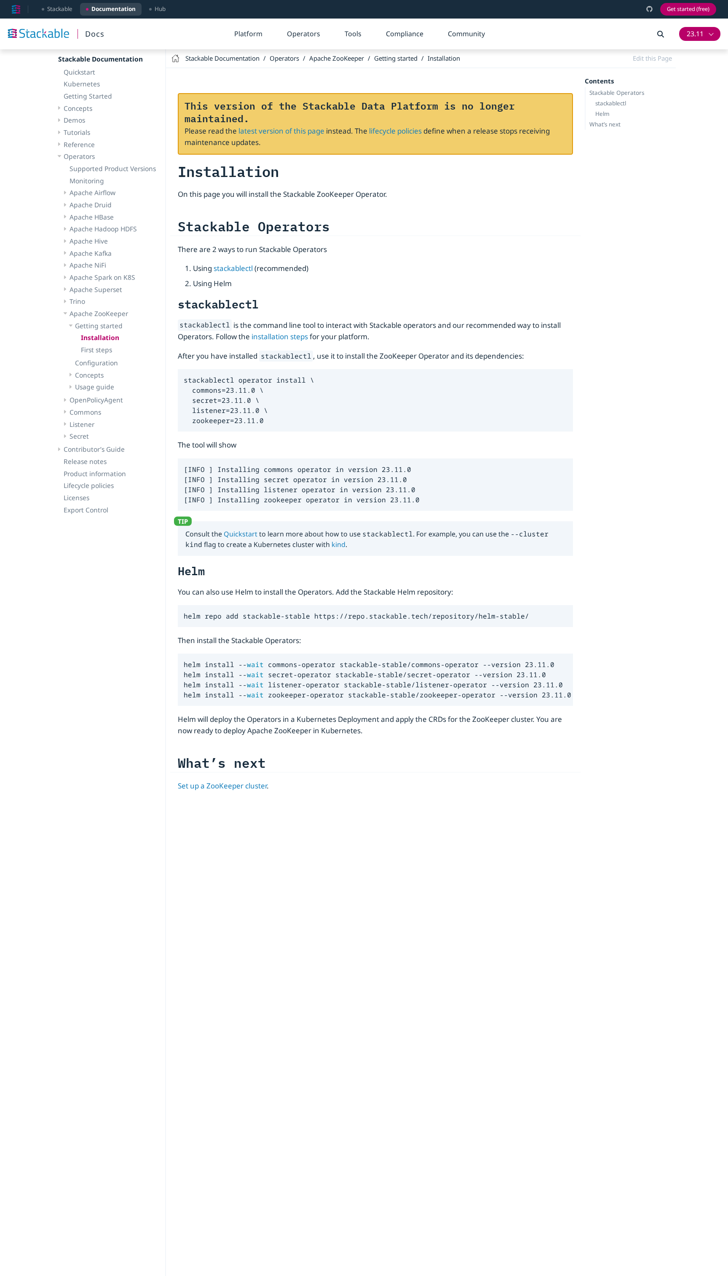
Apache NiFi (88, 265)
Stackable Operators (616, 93)
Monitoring (87, 180)
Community (466, 33)
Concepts (78, 108)
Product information (95, 473)
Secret (79, 436)
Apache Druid (91, 204)
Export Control (86, 509)
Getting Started (88, 96)
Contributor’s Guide (94, 449)
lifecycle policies (395, 131)
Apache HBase (92, 217)
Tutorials (77, 132)
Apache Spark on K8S (102, 277)
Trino (77, 301)
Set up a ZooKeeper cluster (222, 786)
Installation (100, 337)
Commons (85, 412)
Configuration (96, 362)
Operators (303, 33)
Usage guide (94, 386)
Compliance (404, 33)
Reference (79, 144)
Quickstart (79, 71)
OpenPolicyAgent (96, 400)
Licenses (76, 497)
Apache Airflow (92, 192)
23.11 (695, 33)
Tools (353, 33)
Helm (602, 114)
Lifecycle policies (89, 485)
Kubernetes (82, 83)
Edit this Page (652, 58)
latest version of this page (281, 131)
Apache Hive (89, 241)
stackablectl (610, 103)
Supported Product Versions (113, 168)
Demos (74, 120)
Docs (94, 34)
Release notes (85, 461)
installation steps (280, 336)
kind (338, 544)
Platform (248, 33)
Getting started (99, 325)
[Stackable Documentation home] (16, 9)
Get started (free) (688, 9)
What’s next (605, 124)
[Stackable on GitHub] (649, 9)
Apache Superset (96, 289)
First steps (96, 349)
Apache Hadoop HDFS (103, 228)
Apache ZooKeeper (99, 313)
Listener (82, 424)
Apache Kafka (91, 253)
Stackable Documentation (100, 59)
